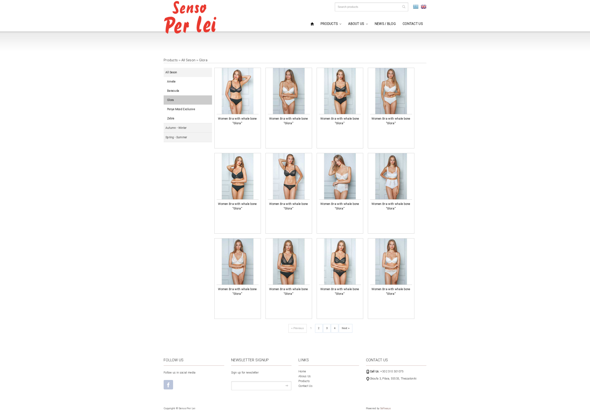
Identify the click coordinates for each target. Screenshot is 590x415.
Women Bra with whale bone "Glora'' (237, 121)
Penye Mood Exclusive (181, 109)
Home (302, 371)
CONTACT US (413, 24)
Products (304, 381)
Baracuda (173, 90)
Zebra (170, 118)
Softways (385, 408)
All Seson (188, 60)
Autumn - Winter (176, 128)
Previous (297, 328)
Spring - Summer (176, 137)
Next (345, 328)
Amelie (171, 81)
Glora (203, 60)
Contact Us (305, 386)
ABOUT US (356, 24)
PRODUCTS (329, 24)
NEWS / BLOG (385, 24)
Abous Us (304, 376)
